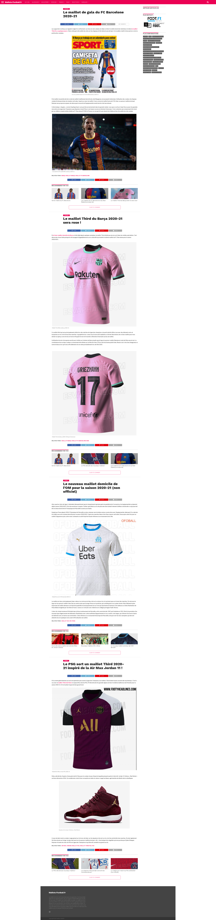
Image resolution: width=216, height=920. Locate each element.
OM (70, 621)
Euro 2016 (158, 42)
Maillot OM (65, 621)
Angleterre (45, 2)
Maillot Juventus (157, 61)
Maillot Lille (147, 72)
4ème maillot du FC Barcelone (61, 200)
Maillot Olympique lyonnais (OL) (152, 57)
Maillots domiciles (158, 36)
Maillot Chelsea (148, 53)
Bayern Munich (147, 61)
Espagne (53, 2)
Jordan (69, 845)
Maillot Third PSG (86, 845)
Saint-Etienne (147, 70)
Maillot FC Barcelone (82, 175)
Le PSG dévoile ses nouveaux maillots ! (93, 465)
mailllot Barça (66, 440)
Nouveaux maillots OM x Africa (90, 646)
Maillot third (157, 53)
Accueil (27, 2)
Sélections (75, 2)
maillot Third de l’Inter (65, 682)
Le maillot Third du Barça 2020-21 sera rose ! (124, 200)
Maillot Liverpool (148, 55)
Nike (87, 440)
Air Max (64, 845)
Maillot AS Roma (158, 59)
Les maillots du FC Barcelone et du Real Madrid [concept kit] (93, 201)
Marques (84, 2)
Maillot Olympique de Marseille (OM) (153, 51)
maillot (154, 70)
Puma (73, 621)
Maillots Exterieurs (154, 63)
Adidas (145, 36)
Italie (67, 2)
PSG (93, 845)
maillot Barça (70, 175)
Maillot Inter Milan (149, 66)
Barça (63, 175)
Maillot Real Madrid (149, 42)
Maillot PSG (76, 845)
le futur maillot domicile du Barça (63, 235)
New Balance (147, 49)
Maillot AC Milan (156, 72)
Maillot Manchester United (151, 47)
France (61, 2)
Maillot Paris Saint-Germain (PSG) (153, 38)
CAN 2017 (161, 68)
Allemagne (35, 2)
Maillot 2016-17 (147, 44)
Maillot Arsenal (148, 59)
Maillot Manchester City (150, 68)
